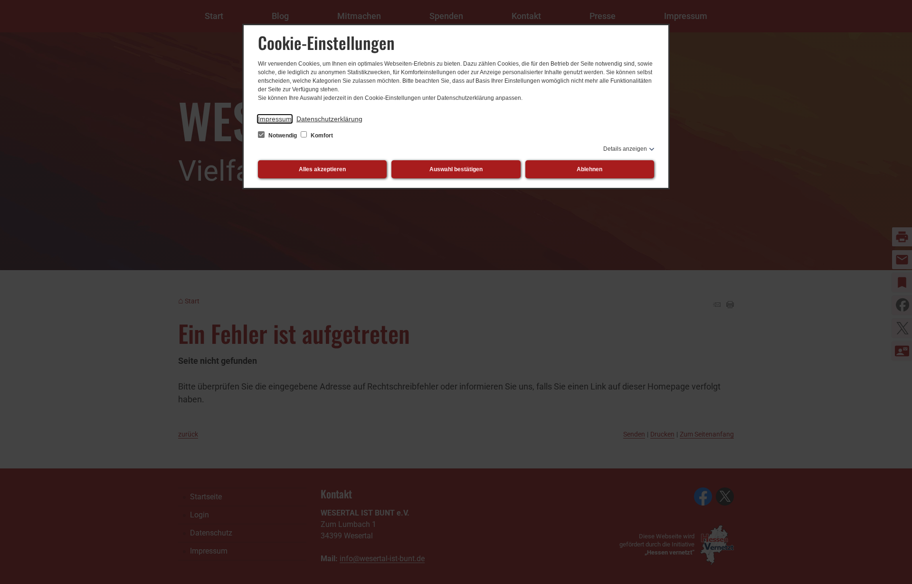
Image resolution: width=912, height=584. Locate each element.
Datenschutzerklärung (329, 119)
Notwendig (282, 135)
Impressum (275, 119)
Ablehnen (589, 169)
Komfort (321, 135)
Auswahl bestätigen (456, 169)
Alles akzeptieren (322, 169)
